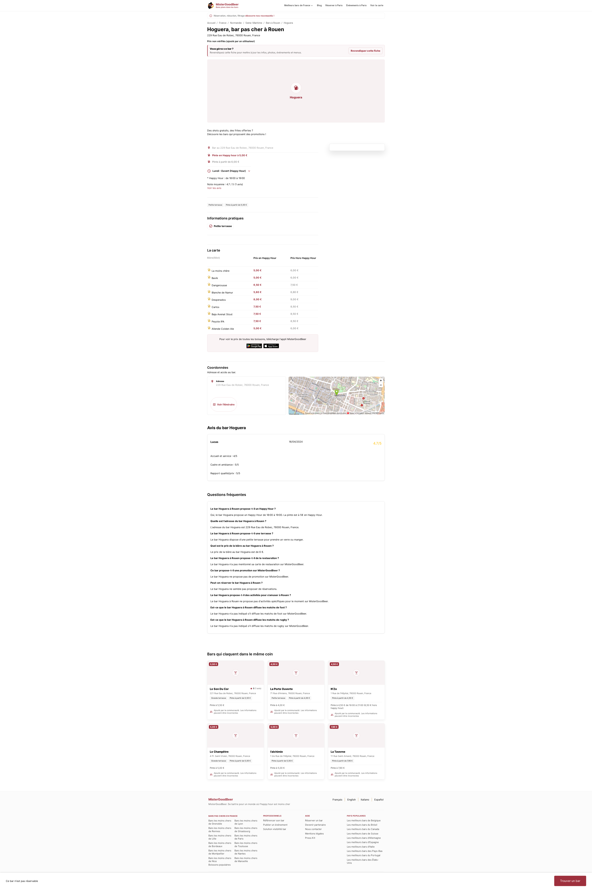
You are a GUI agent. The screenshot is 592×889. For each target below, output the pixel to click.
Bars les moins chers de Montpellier (219, 852)
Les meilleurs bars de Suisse (362, 833)
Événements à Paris (356, 5)
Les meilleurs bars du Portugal (363, 855)
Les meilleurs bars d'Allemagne (364, 837)
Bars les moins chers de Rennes (219, 830)
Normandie (236, 22)
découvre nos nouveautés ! (259, 15)
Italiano (365, 799)
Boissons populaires (219, 864)
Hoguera (288, 22)
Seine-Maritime (253, 22)
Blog (319, 5)
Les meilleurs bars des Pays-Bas (364, 851)
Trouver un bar (570, 881)
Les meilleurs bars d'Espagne (363, 842)
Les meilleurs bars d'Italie (361, 846)
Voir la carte (376, 5)
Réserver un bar (314, 820)
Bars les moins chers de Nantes (245, 852)
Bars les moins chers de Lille (219, 837)
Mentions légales (314, 833)
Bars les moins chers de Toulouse (245, 845)
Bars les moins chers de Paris (245, 837)
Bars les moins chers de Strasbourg (245, 830)
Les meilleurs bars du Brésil (362, 824)
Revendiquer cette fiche (365, 50)
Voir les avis (214, 188)
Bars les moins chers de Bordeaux (219, 845)
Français (337, 799)
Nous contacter (313, 829)
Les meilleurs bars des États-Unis (363, 861)
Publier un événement (275, 824)
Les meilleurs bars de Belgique (364, 820)
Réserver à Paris (334, 5)
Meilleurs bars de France (297, 5)
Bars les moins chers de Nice (219, 860)
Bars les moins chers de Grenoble (219, 822)
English (351, 799)
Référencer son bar (273, 820)
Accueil (211, 22)
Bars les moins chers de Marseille (245, 860)
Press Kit (310, 837)
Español (379, 799)
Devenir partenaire (315, 824)
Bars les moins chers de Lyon (245, 822)
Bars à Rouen (273, 22)
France (222, 22)
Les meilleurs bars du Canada (363, 829)
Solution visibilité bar (274, 829)
